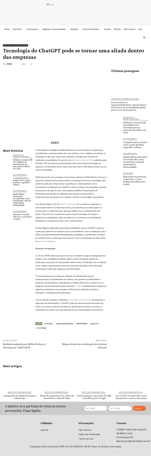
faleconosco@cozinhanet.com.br (133, 441)
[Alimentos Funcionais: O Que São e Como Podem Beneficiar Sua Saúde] (116, 177)
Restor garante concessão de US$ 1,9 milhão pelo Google (94, 397)
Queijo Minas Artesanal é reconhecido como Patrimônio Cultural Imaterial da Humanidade (22, 199)
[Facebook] (127, 37)
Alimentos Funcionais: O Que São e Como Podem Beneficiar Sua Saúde (134, 180)
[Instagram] (132, 37)
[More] (145, 65)
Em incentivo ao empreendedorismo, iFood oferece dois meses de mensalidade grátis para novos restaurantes (129, 106)
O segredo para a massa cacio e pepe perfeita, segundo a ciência (21, 181)
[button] (144, 37)
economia (48, 323)
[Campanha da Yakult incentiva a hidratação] (20, 379)
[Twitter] (137, 37)
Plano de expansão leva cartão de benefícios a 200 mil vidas (57, 397)
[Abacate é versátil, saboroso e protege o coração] (7, 214)
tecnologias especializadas (79, 300)
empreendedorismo (65, 323)
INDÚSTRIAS (82, 323)
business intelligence (46, 241)
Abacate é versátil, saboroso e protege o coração (22, 216)
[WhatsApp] (138, 65)
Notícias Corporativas (15, 45)
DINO (9, 64)
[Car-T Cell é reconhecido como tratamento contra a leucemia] (131, 379)
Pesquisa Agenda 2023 (83, 160)
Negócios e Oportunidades (21, 155)
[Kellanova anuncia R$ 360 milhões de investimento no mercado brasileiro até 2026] (7, 158)
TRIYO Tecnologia (68, 204)
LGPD (79, 286)
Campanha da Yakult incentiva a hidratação (20, 397)
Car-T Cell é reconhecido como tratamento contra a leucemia (131, 397)
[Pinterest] (131, 65)
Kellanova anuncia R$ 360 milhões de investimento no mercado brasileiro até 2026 (22, 164)
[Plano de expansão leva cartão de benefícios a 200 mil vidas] (57, 379)
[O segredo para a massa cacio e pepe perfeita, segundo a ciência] (7, 177)
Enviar (138, 408)
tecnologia (41, 328)
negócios (94, 323)
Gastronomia (20, 175)
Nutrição (128, 173)
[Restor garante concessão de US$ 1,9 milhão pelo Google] (94, 379)
